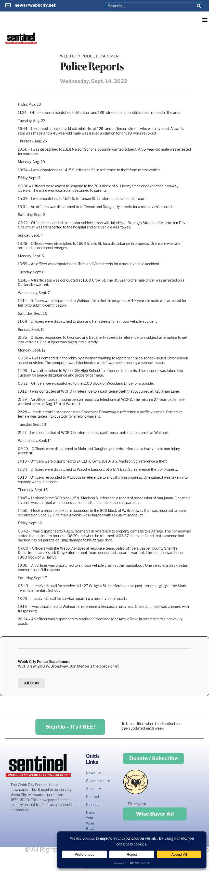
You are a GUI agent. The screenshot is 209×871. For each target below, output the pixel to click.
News (90, 773)
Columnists (90, 781)
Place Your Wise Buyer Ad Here (90, 825)
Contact (90, 796)
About (90, 789)
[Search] (199, 6)
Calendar (90, 804)
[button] (205, 20)
